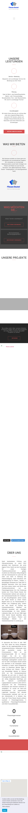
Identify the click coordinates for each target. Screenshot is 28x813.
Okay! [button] (4, 810)
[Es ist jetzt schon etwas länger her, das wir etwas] (14, 499)
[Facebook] (10, 745)
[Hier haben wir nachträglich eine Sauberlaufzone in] (14, 420)
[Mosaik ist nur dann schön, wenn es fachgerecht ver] (14, 514)
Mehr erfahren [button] (6, 806)
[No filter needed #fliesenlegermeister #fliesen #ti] (14, 451)
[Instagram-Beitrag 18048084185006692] (14, 389)
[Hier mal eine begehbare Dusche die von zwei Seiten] (14, 483)
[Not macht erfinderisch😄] (14, 357)
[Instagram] (14, 745)
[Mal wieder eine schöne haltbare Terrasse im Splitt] (14, 530)
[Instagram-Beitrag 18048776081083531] (14, 373)
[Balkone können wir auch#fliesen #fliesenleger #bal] (14, 436)
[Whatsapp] (18, 745)
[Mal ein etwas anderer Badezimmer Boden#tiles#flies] (14, 467)
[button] (14, 18)
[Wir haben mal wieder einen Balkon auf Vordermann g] (14, 404)
